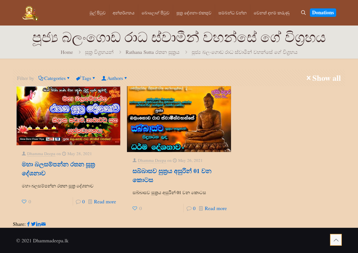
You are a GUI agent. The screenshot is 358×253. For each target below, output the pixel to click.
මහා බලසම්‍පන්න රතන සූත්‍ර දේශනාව (58, 168)
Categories (55, 78)
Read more (105, 201)
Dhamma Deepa (41, 153)
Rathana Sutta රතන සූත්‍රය (153, 52)
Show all (326, 78)
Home (67, 52)
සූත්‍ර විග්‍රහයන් (99, 52)
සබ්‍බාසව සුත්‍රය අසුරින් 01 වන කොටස (172, 175)
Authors (115, 78)
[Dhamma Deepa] (30, 12)
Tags (86, 78)
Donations (323, 12)
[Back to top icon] (336, 240)
